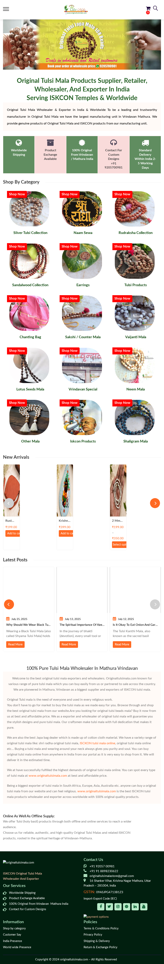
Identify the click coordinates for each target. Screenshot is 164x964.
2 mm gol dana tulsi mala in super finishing (117, 521)
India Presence (12, 941)
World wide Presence (17, 947)
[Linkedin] (135, 906)
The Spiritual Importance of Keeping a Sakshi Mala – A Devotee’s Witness (82, 624)
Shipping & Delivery (97, 941)
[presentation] (9, 503)
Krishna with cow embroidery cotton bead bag (65, 521)
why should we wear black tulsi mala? (28, 624)
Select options (121, 544)
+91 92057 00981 (102, 866)
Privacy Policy (93, 934)
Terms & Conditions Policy (101, 928)
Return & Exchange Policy (100, 947)
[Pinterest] (126, 906)
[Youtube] (143, 906)
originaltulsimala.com (74, 959)
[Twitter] (109, 906)
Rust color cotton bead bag (10, 521)
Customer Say (12, 934)
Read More (15, 644)
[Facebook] (100, 906)
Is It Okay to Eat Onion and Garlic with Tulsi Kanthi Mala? (135, 624)
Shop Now (17, 194)
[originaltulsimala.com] (76, 9)
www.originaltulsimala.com (48, 775)
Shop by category (14, 928)
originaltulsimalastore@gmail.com (112, 876)
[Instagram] (118, 906)
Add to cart (14, 533)
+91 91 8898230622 (104, 871)
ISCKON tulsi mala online (97, 743)
